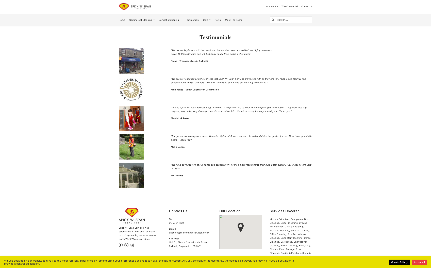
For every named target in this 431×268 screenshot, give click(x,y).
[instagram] (132, 245)
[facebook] (121, 245)
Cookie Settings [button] (399, 262)
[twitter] (126, 245)
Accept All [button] (419, 262)
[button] (241, 227)
